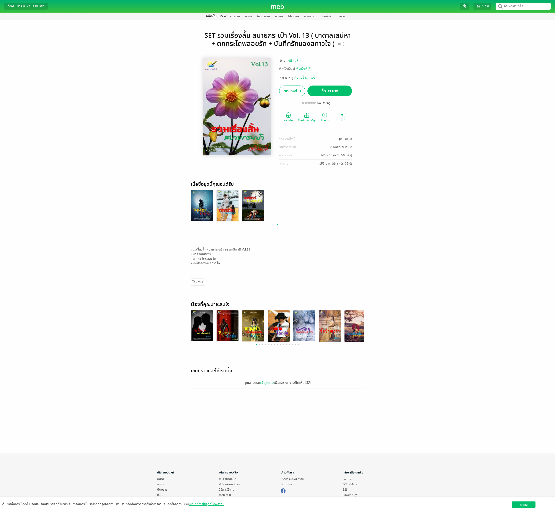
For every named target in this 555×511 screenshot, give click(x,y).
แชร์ (343, 120)
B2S (345, 489)
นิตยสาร (162, 489)
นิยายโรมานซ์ (304, 77)
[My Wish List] (464, 6)
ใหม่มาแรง (263, 16)
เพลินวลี (292, 60)
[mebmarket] (283, 490)
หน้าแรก (235, 16)
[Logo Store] (277, 6)
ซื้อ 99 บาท (330, 91)
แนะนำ (342, 16)
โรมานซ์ (198, 282)
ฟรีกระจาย (310, 16)
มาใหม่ (279, 16)
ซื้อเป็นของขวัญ (306, 120)
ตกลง (523, 504)
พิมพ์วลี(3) (304, 69)
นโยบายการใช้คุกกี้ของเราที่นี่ (206, 504)
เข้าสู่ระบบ (267, 382)
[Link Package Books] (202, 205)
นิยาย (160, 479)
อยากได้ (288, 120)
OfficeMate (350, 484)
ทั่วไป (160, 495)
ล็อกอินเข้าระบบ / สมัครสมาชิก (26, 6)
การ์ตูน (161, 484)
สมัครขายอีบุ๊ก (227, 479)
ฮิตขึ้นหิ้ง (327, 16)
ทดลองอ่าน (292, 91)
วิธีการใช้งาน (226, 489)
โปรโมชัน (293, 16)
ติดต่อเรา (286, 484)
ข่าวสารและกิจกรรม (292, 479)
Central (347, 479)
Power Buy (350, 495)
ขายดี (248, 16)
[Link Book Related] (202, 325)
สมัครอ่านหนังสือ (229, 484)
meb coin (225, 495)
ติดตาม (325, 120)
